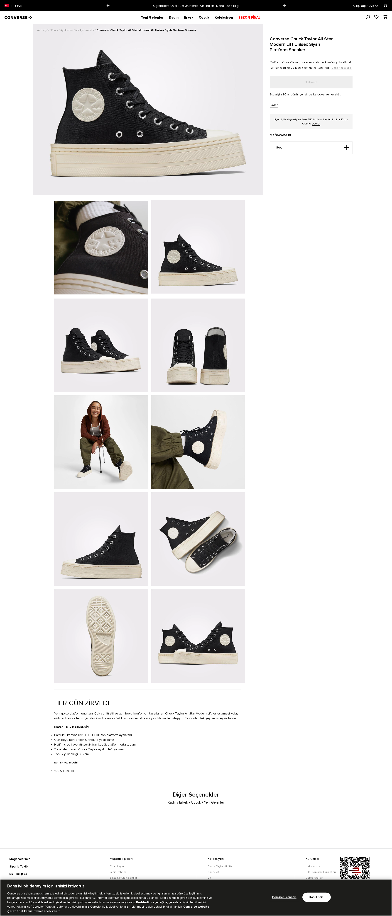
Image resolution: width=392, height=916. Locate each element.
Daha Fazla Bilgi (249, 6)
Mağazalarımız (19, 859)
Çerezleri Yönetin (284, 897)
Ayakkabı (66, 30)
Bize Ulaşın (117, 866)
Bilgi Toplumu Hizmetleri (321, 872)
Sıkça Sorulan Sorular (123, 878)
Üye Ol (316, 123)
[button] (108, 5)
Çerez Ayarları (314, 878)
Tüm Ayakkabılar (84, 30)
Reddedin (143, 902)
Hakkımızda (313, 866)
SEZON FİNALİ (249, 17)
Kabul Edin (316, 897)
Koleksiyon (224, 17)
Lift (209, 878)
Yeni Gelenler (152, 17)
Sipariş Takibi (18, 866)
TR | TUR (16, 6)
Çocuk (204, 17)
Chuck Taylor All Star (220, 866)
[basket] (385, 17)
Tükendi (311, 82)
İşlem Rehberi (118, 872)
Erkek (188, 17)
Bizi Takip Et (18, 873)
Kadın (174, 17)
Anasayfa (43, 30)
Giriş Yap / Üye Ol (366, 5)
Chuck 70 (213, 872)
